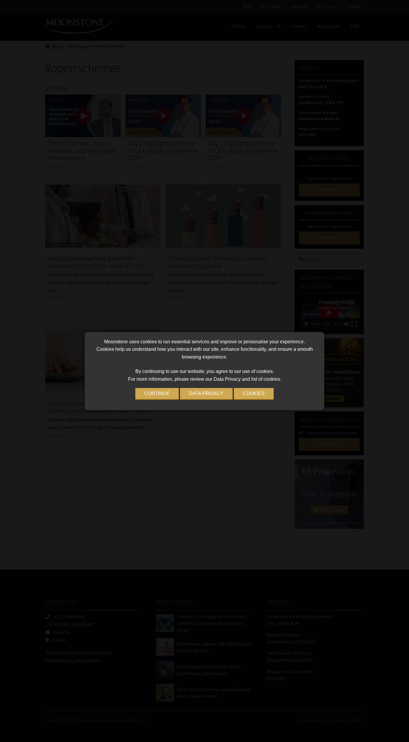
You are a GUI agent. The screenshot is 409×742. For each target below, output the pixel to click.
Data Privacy (206, 393)
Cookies (254, 393)
